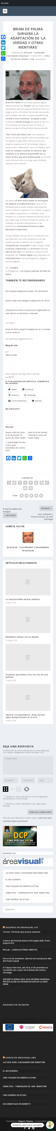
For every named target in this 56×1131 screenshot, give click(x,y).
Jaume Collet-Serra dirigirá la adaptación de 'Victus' (28, 300)
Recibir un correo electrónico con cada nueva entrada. (24, 804)
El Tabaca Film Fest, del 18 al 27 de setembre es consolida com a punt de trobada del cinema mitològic (25, 970)
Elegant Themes (25, 1121)
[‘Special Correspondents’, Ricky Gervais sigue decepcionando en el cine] (28, 697)
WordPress (28, 1124)
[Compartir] (3, 58)
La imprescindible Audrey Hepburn (23, 599)
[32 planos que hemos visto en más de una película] (28, 657)
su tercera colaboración (16, 248)
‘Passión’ (27, 105)
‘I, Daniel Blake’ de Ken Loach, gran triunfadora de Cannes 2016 (15, 446)
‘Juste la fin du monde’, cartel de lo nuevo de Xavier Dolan (38, 435)
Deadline (14, 267)
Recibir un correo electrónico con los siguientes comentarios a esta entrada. (25, 797)
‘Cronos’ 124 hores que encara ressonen (21, 932)
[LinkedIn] (3, 42)
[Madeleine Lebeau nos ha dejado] (28, 619)
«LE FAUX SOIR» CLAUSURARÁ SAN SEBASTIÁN (27, 873)
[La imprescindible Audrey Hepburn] (28, 581)
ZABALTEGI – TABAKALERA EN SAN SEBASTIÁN (27, 892)
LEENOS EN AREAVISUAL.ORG (20, 1057)
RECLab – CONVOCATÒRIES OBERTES (20, 949)
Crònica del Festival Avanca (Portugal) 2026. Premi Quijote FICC (26, 941)
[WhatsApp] (3, 53)
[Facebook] (3, 37)
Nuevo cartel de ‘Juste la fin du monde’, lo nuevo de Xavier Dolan (15, 435)
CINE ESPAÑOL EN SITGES (17, 899)
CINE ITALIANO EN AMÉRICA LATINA (22, 886)
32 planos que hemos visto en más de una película (27, 675)
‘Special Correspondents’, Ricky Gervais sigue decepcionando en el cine (25, 715)
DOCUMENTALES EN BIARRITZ (17, 1104)
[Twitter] (3, 48)
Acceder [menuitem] (5, 3)
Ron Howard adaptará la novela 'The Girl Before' (27, 291)
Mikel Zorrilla (11, 355)
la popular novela (38, 118)
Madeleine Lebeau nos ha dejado (22, 637)
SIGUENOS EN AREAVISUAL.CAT (21, 927)
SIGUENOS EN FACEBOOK (16, 1004)
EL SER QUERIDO (13, 879)
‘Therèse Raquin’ (26, 255)
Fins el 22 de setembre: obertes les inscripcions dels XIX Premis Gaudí (27, 959)
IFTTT (11, 377)
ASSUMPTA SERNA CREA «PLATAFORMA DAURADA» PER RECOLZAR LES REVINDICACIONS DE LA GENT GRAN (26, 981)
